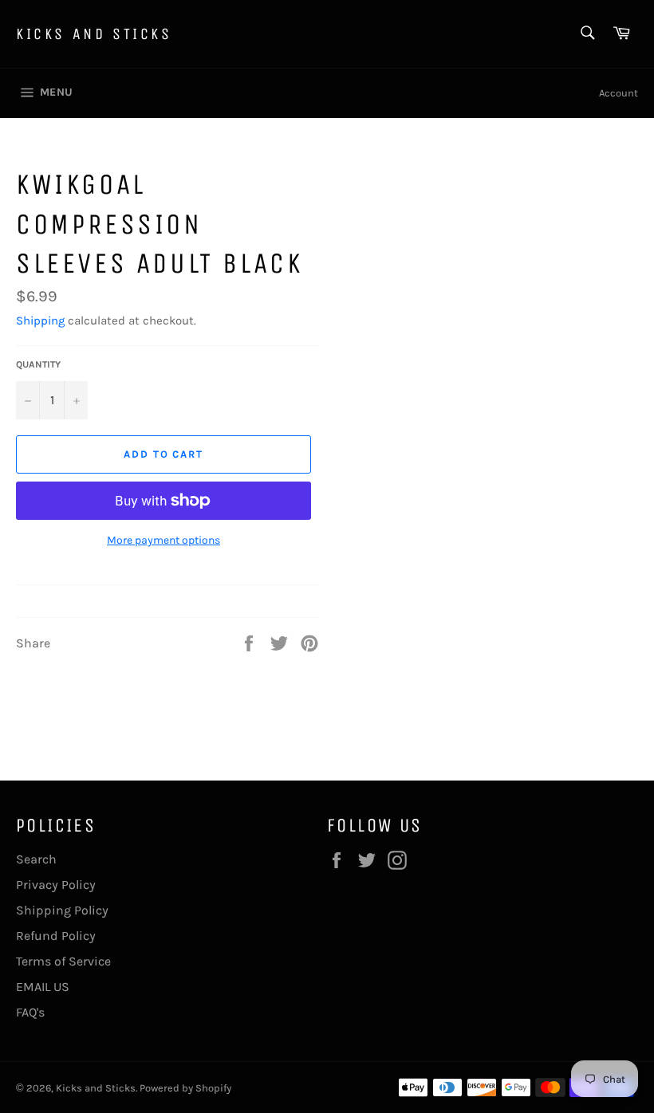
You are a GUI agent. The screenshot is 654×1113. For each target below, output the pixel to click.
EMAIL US (42, 986)
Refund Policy (56, 935)
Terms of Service (63, 961)
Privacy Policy (56, 884)
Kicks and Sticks (94, 34)
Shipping (40, 320)
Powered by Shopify (185, 1088)
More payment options (163, 540)
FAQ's (30, 1012)
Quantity (38, 364)
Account (618, 93)
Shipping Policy (62, 910)
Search (36, 859)
